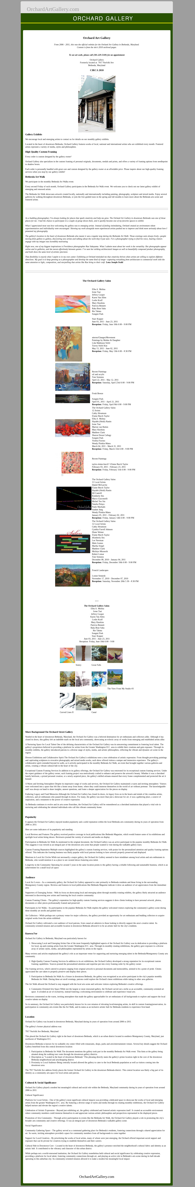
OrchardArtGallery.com (53, 9)
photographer (79, 246)
